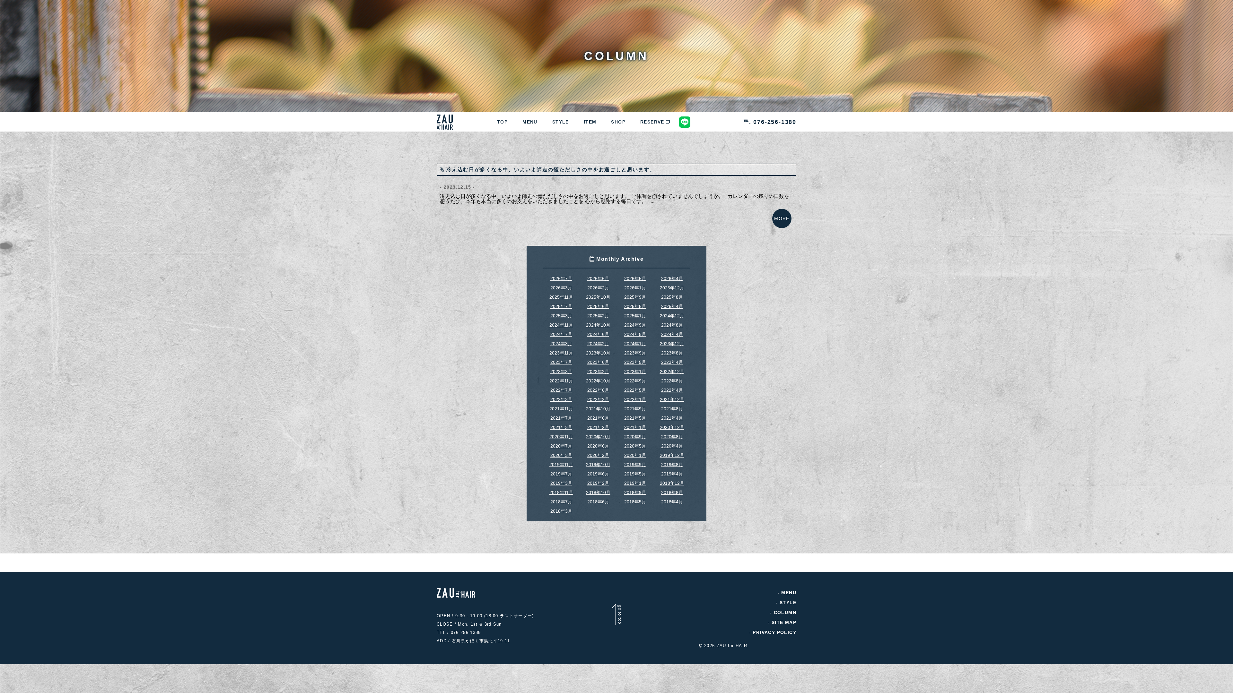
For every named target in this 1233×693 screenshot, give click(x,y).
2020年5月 (635, 446)
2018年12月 (672, 483)
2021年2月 (598, 427)
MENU (530, 121)
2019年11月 (561, 464)
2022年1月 (635, 399)
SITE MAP (784, 622)
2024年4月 (672, 334)
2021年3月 (561, 427)
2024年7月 (561, 334)
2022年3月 (561, 399)
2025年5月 (635, 306)
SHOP (618, 121)
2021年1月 (635, 427)
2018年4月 (672, 501)
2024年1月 (635, 343)
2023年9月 (635, 352)
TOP (502, 121)
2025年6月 (598, 306)
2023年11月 (561, 352)
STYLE (560, 121)
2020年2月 (598, 455)
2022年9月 (635, 380)
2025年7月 (561, 306)
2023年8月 (672, 352)
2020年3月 (561, 455)
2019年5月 (635, 473)
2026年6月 (598, 278)
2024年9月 (635, 325)
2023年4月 (672, 362)
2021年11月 (561, 408)
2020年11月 (561, 436)
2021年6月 (598, 418)
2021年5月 (635, 418)
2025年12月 (672, 287)
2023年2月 (598, 371)
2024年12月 (672, 315)
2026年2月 (598, 287)
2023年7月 (561, 362)
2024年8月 (672, 325)
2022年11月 (561, 380)
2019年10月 (598, 464)
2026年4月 (672, 278)
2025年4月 (672, 306)
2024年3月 (561, 343)
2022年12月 (672, 371)
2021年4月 (672, 418)
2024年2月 (598, 343)
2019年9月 (635, 464)
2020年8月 (672, 436)
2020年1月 (635, 455)
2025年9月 (635, 297)
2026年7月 (561, 278)
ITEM (590, 121)
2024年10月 (598, 325)
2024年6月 (598, 334)
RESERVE (652, 121)
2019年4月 (672, 473)
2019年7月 (561, 473)
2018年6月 (598, 501)
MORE (782, 218)
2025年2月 (598, 315)
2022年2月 (598, 399)
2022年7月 (561, 390)
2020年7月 (561, 446)
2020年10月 (598, 436)
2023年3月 (561, 371)
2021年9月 (635, 408)
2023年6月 (598, 362)
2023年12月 (672, 343)
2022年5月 (635, 390)
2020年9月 (635, 436)
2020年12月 (672, 427)
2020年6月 (598, 446)
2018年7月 (561, 501)
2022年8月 (672, 380)
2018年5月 (635, 501)
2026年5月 (635, 278)
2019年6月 (598, 473)
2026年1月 (635, 287)
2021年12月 (672, 399)
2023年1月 (635, 371)
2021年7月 (561, 418)
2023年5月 (635, 362)
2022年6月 (598, 390)
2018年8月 (672, 492)
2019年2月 (598, 483)
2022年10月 (598, 380)
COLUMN (785, 612)
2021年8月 (672, 408)
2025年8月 (672, 297)
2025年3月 (561, 315)
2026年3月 (561, 287)
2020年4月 (672, 446)
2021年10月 (598, 408)
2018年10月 (598, 492)
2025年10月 (598, 297)
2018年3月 (561, 511)
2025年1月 (635, 315)
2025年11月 (561, 297)
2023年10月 (598, 352)
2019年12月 (672, 455)
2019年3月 (561, 483)
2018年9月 (635, 492)
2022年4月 (672, 390)
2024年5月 (635, 334)
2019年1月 (635, 483)
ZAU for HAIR (732, 645)
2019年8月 (672, 464)
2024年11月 (561, 325)
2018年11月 (561, 492)
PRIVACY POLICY (774, 632)
